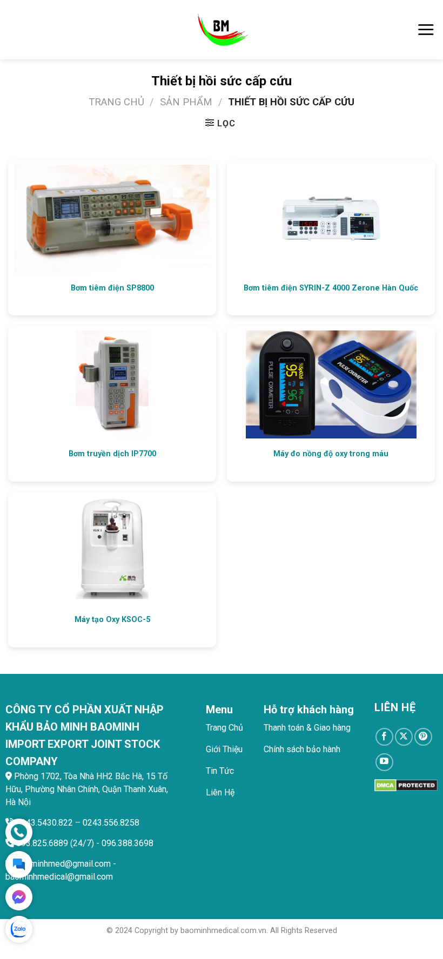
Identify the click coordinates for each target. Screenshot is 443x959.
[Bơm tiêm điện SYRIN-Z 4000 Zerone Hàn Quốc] (331, 219)
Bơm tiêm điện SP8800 (112, 288)
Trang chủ (116, 101)
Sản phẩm (186, 101)
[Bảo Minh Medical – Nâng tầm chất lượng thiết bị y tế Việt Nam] (222, 29)
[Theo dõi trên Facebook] (384, 737)
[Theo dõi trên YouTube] (384, 762)
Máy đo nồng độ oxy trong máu (330, 453)
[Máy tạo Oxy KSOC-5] (112, 550)
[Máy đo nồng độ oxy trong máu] (331, 384)
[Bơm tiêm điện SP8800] (112, 219)
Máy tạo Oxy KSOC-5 (112, 619)
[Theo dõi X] (404, 737)
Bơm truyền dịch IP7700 (112, 453)
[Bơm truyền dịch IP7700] (112, 384)
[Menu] (426, 29)
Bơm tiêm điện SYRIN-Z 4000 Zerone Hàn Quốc (331, 288)
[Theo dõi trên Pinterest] (423, 737)
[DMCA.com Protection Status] (406, 785)
